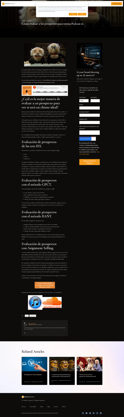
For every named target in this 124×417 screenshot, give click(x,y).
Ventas (23, 20)
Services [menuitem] (24, 406)
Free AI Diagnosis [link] (116, 3)
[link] (8, 3)
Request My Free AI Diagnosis (90, 162)
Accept (73, 14)
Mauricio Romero (32, 323)
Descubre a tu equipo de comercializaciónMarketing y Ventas (45, 285)
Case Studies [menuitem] (33, 406)
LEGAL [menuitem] (64, 406)
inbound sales (28, 20)
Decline (82, 14)
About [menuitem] (41, 406)
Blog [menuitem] (48, 406)
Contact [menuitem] (56, 406)
